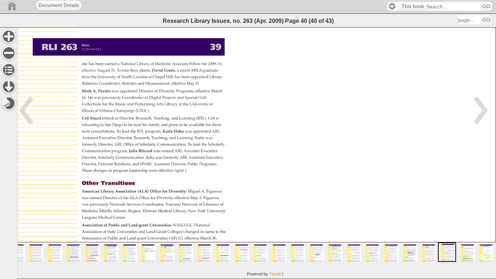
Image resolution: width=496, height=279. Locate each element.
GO (486, 6)
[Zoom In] (8, 36)
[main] (256, 153)
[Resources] (8, 86)
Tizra (275, 274)
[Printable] (8, 103)
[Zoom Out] (8, 53)
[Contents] (8, 69)
